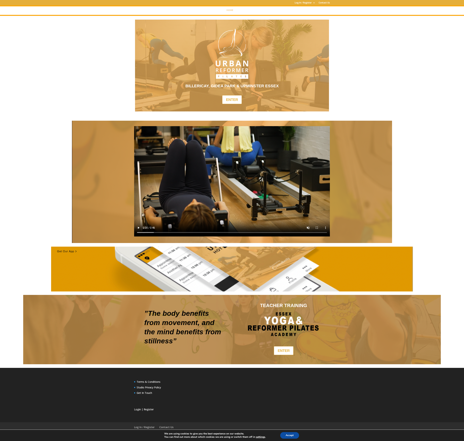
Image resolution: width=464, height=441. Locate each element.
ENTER (232, 100)
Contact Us (324, 3)
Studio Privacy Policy (149, 387)
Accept (290, 435)
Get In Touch (144, 393)
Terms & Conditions (148, 381)
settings (260, 437)
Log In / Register (303, 3)
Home (230, 10)
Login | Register (144, 409)
